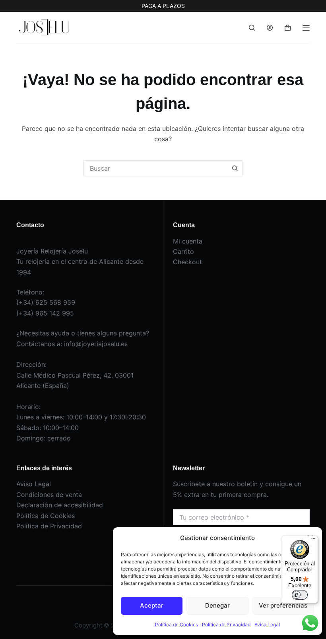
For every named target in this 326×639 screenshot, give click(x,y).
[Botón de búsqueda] (234, 168)
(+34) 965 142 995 (45, 313)
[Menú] (306, 27)
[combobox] (155, 168)
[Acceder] (270, 28)
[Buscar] (252, 28)
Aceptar (151, 605)
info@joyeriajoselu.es (96, 344)
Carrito (183, 251)
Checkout (187, 262)
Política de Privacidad (226, 624)
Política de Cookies (176, 624)
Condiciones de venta (49, 495)
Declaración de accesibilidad (59, 505)
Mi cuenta (187, 241)
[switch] (300, 595)
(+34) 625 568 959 (45, 302)
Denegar (217, 605)
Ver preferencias (283, 605)
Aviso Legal (267, 624)
